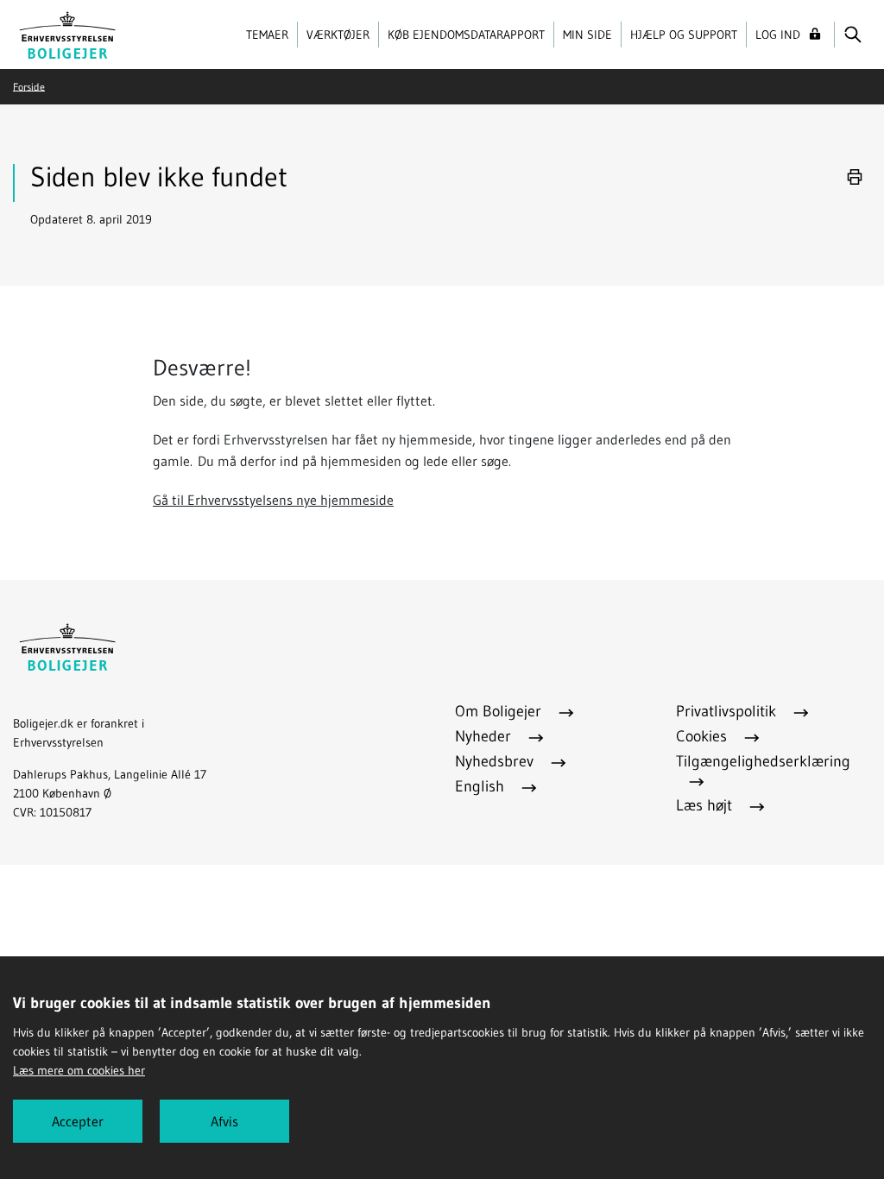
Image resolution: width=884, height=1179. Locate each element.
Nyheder (485, 736)
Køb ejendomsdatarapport (466, 34)
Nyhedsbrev (496, 761)
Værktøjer (337, 34)
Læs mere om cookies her (79, 1070)
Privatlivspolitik (728, 711)
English (481, 786)
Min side (587, 34)
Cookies (703, 736)
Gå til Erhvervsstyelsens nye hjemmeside (273, 499)
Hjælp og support (683, 34)
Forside (29, 85)
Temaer (267, 34)
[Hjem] (68, 32)
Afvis (224, 1121)
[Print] (854, 177)
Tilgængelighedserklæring (763, 761)
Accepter (78, 1121)
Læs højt (706, 805)
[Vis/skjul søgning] (852, 34)
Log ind (777, 34)
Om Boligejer (500, 711)
